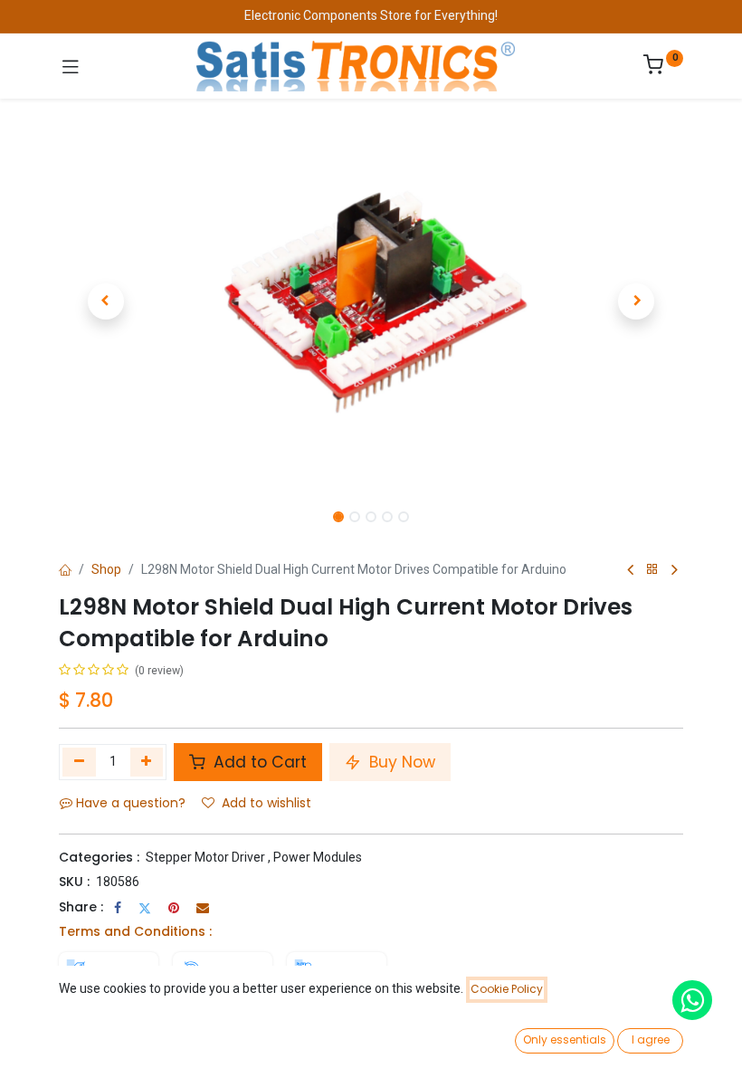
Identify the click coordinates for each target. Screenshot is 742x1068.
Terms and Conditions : (135, 931)
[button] (106, 301)
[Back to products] (652, 569)
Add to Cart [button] (258, 762)
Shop (106, 569)
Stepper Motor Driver (205, 857)
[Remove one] (79, 762)
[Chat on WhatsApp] (692, 1000)
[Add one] (147, 762)
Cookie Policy (507, 988)
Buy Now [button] (400, 762)
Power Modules (317, 857)
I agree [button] (651, 1039)
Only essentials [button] (564, 1039)
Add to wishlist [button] (266, 803)
